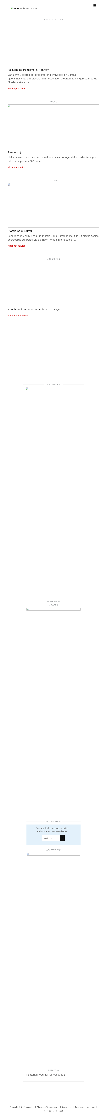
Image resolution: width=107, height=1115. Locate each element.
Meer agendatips (16, 88)
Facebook (79, 1107)
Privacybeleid (66, 1107)
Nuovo (53, 102)
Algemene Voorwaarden (47, 1107)
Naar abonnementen (18, 315)
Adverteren (49, 1111)
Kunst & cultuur (53, 19)
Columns (54, 180)
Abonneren (53, 259)
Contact (59, 1111)
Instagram (91, 1107)
